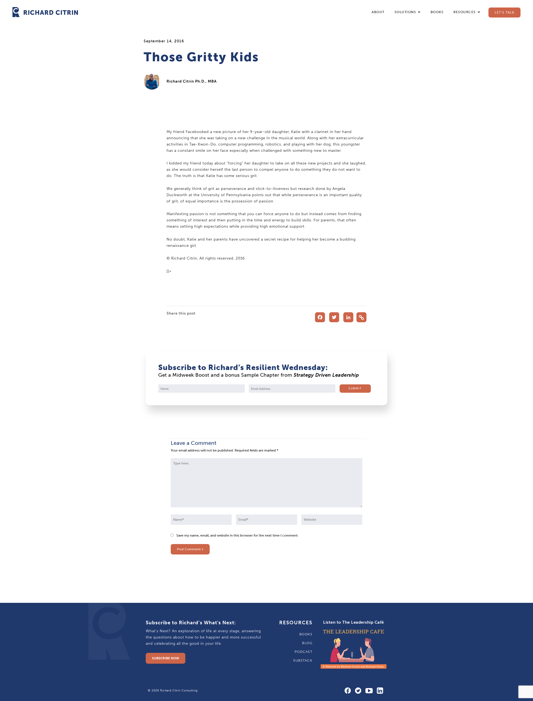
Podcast (303, 652)
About (378, 12)
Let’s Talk (504, 12)
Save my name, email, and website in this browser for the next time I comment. (237, 535)
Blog (307, 643)
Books (437, 12)
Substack (302, 660)
